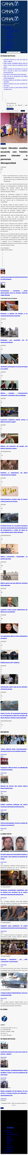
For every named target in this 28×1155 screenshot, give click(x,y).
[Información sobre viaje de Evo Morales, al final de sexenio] (9, 683)
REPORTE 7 (9, 32)
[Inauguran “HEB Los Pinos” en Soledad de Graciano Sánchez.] (4, 764)
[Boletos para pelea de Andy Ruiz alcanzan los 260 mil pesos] (3, 274)
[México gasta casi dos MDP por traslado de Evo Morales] (9, 580)
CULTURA (9, 42)
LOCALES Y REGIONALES (12, 30)
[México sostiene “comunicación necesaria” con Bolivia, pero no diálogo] (9, 390)
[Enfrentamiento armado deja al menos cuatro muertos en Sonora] (9, 496)
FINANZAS (9, 45)
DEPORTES (9, 38)
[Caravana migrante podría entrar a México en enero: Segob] (9, 416)
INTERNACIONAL (10, 36)
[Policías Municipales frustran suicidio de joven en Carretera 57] (4, 819)
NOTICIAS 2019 (7, 27)
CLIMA (8, 40)
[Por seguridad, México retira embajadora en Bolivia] (9, 633)
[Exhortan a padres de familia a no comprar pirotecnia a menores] (9, 310)
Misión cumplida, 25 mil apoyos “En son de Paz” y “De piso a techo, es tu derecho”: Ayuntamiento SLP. (15, 70)
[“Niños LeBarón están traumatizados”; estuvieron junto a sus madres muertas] (13, 744)
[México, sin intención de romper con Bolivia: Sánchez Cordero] (9, 443)
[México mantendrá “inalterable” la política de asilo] (9, 553)
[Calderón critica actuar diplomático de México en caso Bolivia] (9, 606)
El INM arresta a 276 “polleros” (10, 662)
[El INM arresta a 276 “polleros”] (9, 659)
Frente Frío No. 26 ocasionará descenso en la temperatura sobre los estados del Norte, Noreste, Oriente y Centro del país (14, 716)
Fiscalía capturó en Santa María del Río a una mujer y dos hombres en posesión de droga (14, 857)
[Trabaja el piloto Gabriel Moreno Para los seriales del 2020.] (14, 988)
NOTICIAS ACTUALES (9, 47)
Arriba (2, 1108)
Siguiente (3, 282)
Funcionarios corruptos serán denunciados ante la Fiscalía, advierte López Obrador (14, 293)
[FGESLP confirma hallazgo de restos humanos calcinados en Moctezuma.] (4, 801)
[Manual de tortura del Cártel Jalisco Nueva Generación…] (4, 783)
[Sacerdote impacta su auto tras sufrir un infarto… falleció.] (4, 1048)
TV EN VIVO (6, 49)
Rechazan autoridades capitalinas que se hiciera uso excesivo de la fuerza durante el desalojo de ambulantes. (14, 892)
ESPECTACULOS (10, 43)
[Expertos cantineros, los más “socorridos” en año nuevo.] (14, 954)
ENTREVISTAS (10, 29)
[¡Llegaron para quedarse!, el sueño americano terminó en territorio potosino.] (14, 920)
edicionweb (4, 754)
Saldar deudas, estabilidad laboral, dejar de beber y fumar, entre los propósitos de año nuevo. (15, 65)
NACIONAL (9, 34)
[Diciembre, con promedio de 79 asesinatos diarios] (9, 337)
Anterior (3, 268)
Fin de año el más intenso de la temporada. (15, 74)
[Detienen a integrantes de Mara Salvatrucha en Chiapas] (9, 469)
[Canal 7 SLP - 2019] (10, 14)
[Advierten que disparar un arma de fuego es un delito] (9, 363)
